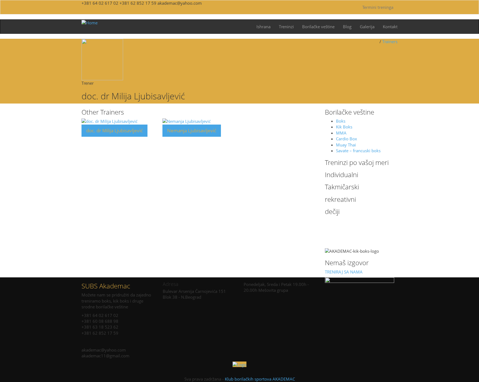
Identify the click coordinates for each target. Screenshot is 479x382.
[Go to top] (239, 364)
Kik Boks (344, 127)
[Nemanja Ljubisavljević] (186, 121)
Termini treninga (377, 7)
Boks (340, 121)
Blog (347, 26)
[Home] (89, 22)
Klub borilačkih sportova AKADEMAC (260, 379)
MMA (341, 133)
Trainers (390, 41)
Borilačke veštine (318, 26)
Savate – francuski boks (358, 150)
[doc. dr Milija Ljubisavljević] (109, 121)
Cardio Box (346, 138)
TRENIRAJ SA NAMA (344, 272)
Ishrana (263, 26)
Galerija (367, 26)
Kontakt (390, 26)
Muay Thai (346, 145)
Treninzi (286, 26)
